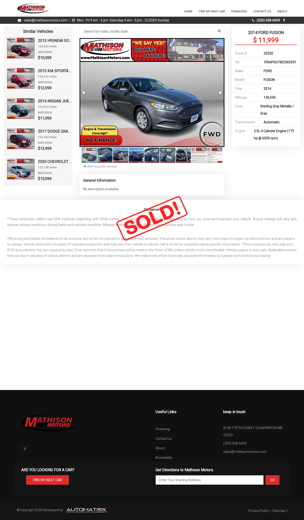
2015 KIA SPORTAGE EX (55, 71)
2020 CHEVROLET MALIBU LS (55, 161)
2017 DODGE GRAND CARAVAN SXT (55, 131)
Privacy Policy (259, 511)
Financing (239, 11)
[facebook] (284, 20)
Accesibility (164, 458)
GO (272, 480)
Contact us (164, 438)
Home (188, 11)
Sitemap (278, 511)
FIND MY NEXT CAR (47, 480)
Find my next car (212, 11)
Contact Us (262, 11)
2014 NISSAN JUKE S (55, 101)
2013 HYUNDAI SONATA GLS (55, 40)
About (282, 11)
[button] (220, 42)
